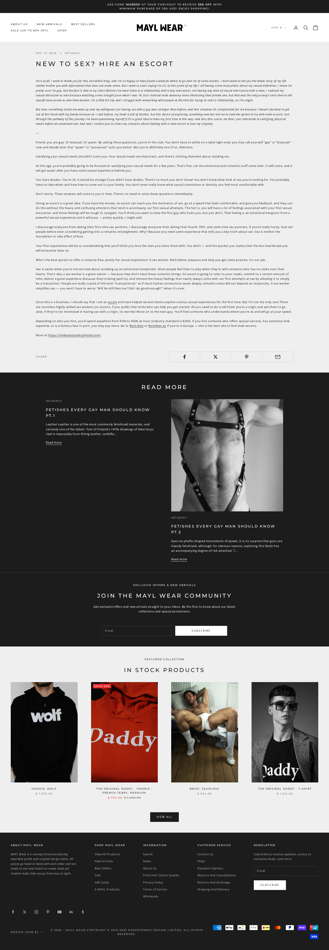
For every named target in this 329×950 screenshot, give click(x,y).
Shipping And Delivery (213, 889)
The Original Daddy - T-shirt (285, 788)
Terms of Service (155, 889)
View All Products (107, 854)
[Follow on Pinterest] (48, 912)
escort (112, 302)
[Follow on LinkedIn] (71, 912)
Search (148, 854)
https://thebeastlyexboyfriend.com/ (74, 335)
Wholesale (150, 896)
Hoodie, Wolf (44, 788)
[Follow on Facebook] (13, 912)
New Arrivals (49, 24)
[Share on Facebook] (184, 357)
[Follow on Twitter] (24, 912)
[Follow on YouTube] (59, 912)
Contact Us (205, 854)
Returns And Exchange (213, 882)
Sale (98, 875)
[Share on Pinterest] (246, 357)
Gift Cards (102, 882)
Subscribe (201, 631)
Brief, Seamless (204, 788)
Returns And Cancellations (216, 875)
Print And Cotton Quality (161, 875)
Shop (62, 30)
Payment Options (210, 868)
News (147, 861)
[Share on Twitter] (215, 357)
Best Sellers (83, 24)
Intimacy (73, 53)
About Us (19, 24)
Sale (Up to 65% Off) (30, 30)
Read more (54, 442)
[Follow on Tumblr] (83, 912)
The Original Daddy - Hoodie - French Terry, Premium (124, 790)
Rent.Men (137, 326)
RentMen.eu (157, 326)
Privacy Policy (153, 882)
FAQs (201, 861)
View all (164, 817)
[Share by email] (277, 357)
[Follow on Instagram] (36, 912)
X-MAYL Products (107, 889)
